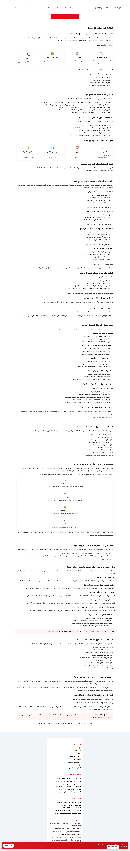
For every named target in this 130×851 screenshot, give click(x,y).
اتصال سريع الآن (107, 560)
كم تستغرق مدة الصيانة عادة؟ (103, 650)
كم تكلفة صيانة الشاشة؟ (104, 447)
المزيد (15, 8)
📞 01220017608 (98, 553)
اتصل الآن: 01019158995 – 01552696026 (101, 418)
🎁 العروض (77, 759)
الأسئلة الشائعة (55, 8)
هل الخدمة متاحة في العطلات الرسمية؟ (100, 450)
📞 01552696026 (87, 553)
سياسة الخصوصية (37, 8)
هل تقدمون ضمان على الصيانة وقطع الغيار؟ (99, 653)
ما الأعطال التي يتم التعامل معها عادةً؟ (100, 442)
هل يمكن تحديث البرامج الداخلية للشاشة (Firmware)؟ (96, 658)
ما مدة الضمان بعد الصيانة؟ (104, 437)
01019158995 (113, 847)
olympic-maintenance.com (70, 835)
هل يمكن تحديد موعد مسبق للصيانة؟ (101, 440)
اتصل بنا (61, 8)
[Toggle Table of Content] (109, 45)
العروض (43, 8)
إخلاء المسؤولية (68, 8)
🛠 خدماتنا (78, 751)
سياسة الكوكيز (29, 8)
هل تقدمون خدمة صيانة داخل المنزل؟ (101, 648)
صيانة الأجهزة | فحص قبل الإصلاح (108, 7)
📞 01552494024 (77, 553)
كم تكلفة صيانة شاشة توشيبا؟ (102, 660)
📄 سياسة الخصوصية (74, 762)
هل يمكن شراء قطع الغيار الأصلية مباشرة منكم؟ (97, 665)
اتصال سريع (8, 845)
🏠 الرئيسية (77, 748)
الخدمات (49, 8)
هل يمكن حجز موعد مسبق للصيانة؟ (101, 655)
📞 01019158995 (108, 553)
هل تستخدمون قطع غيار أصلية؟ (102, 445)
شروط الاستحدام (21, 8)
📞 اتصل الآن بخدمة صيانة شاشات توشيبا (101, 668)
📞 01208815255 (66, 553)
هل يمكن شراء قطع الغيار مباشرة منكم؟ (100, 453)
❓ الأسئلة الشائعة (75, 757)
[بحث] (9, 8)
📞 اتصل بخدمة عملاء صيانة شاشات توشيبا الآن (99, 455)
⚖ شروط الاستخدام (75, 768)
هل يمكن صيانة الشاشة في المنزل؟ (101, 435)
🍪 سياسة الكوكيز (75, 765)
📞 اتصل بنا (77, 754)
